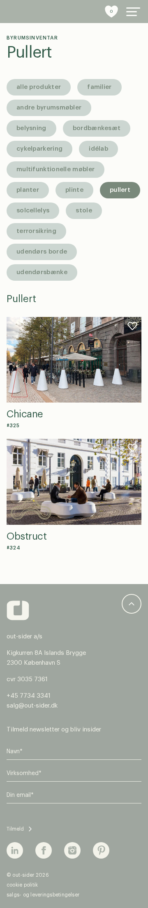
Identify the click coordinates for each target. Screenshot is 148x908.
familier (99, 87)
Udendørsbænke (41, 272)
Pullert (29, 52)
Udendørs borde (41, 252)
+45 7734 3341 (29, 696)
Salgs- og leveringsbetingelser (43, 894)
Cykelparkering (39, 149)
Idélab (98, 149)
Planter (27, 190)
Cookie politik (22, 884)
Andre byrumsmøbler (48, 108)
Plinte (74, 190)
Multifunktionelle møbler (55, 169)
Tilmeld (15, 829)
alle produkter (38, 87)
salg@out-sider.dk (32, 706)
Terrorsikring (36, 231)
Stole (84, 210)
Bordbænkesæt (97, 128)
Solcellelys (32, 210)
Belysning (31, 128)
